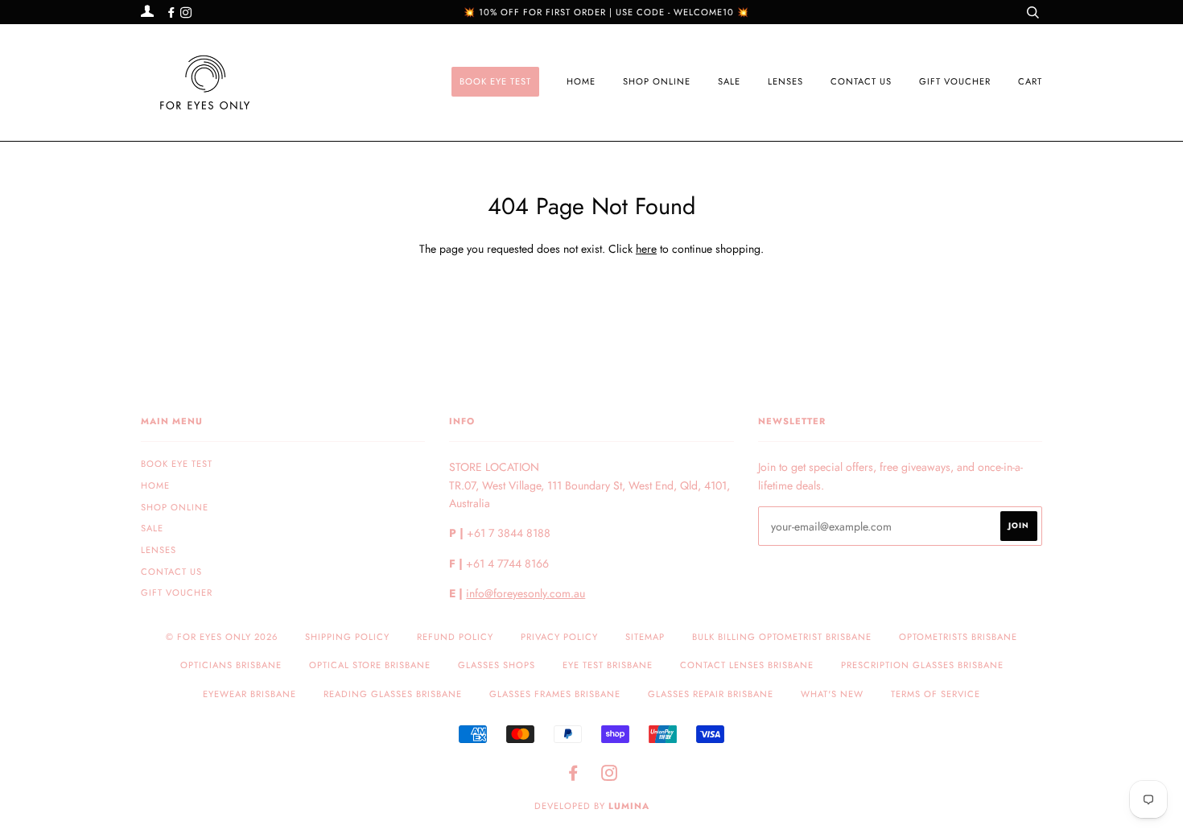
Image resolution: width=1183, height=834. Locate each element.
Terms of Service (935, 693)
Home (581, 81)
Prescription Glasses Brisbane (922, 665)
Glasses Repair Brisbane (710, 693)
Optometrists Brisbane (958, 636)
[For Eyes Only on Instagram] (186, 13)
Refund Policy (455, 636)
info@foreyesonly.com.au (525, 593)
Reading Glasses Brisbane (393, 693)
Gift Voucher (955, 81)
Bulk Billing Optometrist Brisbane (782, 636)
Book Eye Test (495, 81)
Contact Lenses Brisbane (747, 665)
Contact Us (861, 81)
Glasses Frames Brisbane (554, 693)
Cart (1030, 81)
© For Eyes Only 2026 (222, 636)
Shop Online (656, 81)
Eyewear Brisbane (249, 693)
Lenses (785, 81)
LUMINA (628, 805)
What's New (832, 693)
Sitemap (645, 636)
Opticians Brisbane (231, 665)
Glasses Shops (496, 665)
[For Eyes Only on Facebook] (173, 13)
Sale (729, 81)
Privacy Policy (559, 636)
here (646, 249)
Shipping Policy (347, 636)
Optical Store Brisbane (370, 665)
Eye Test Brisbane (608, 665)
